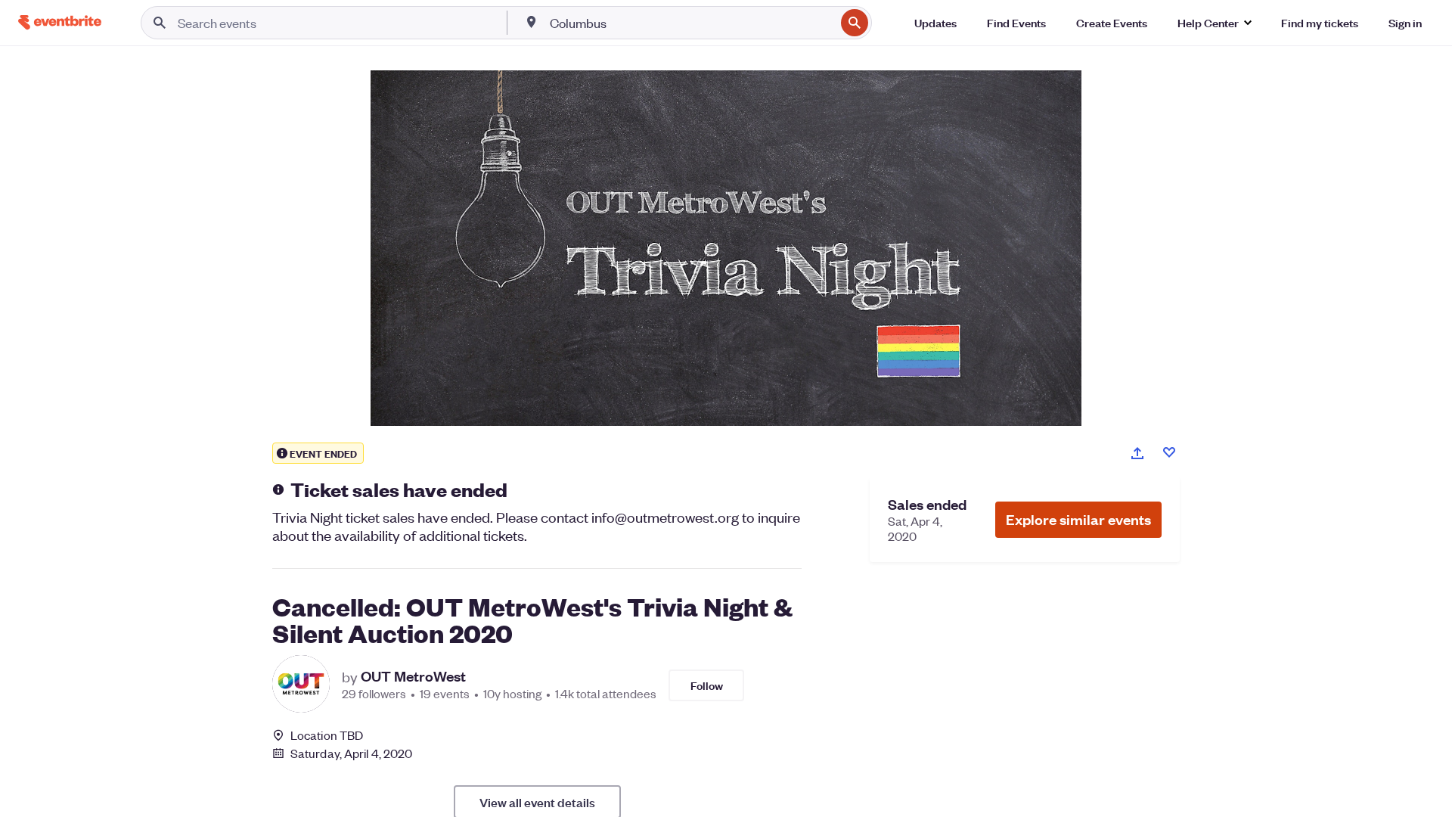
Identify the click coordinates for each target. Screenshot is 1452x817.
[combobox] (691, 22)
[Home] (59, 22)
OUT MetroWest (413, 676)
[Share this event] (1137, 453)
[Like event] (1169, 452)
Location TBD (326, 735)
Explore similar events (1078, 519)
